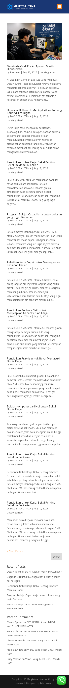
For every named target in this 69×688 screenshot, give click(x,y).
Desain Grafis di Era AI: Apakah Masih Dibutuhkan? (30, 67)
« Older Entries (15, 551)
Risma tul (15, 72)
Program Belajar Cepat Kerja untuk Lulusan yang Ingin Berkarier (34, 216)
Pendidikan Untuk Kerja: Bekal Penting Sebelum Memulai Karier (31, 163)
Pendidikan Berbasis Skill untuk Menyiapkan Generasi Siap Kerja (27, 311)
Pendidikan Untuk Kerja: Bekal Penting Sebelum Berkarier (31, 456)
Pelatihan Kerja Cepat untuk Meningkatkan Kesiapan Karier (34, 264)
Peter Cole (12, 631)
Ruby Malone (14, 659)
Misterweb (46, 683)
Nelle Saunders (15, 649)
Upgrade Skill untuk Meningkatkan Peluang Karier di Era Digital (34, 111)
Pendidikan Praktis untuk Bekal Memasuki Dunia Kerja (33, 360)
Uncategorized (47, 72)
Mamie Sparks (14, 622)
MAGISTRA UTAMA (20, 116)
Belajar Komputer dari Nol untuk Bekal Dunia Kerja (31, 408)
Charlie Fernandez (16, 640)
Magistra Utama (37, 679)
